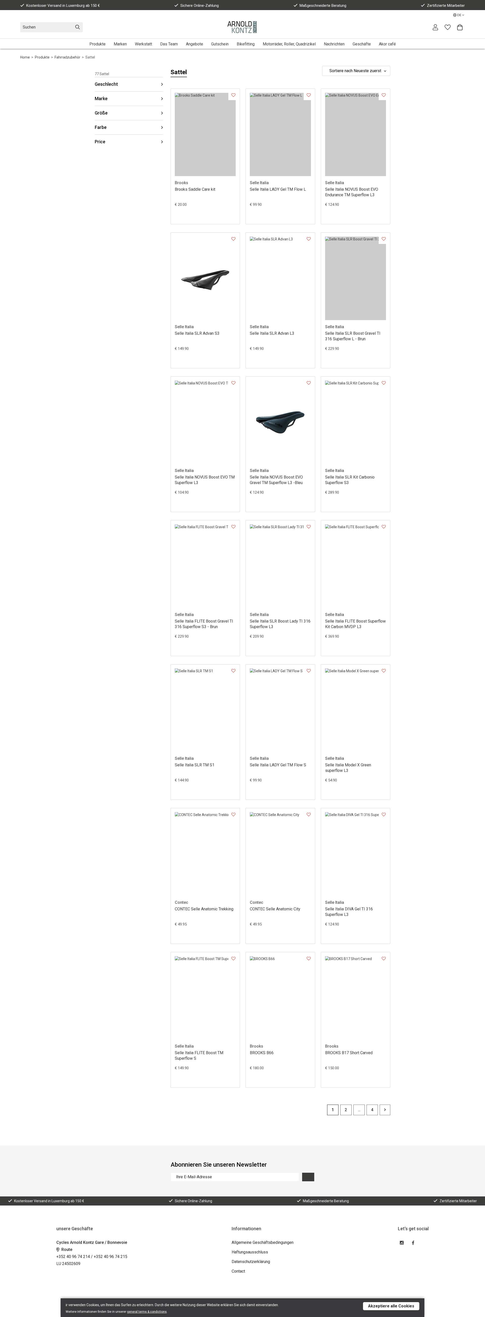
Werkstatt (143, 44)
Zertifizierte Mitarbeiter (446, 5)
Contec (181, 902)
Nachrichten (334, 44)
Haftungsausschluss (250, 1252)
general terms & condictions (147, 1311)
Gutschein (220, 44)
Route (66, 1249)
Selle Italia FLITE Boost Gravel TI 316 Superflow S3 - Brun (204, 624)
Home (25, 57)
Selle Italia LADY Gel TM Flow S (278, 765)
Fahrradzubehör (67, 57)
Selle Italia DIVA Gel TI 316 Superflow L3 (349, 912)
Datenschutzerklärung (251, 1261)
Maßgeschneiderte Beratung (323, 5)
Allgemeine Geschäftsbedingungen (263, 1242)
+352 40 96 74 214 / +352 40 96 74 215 (91, 1256)
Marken (120, 44)
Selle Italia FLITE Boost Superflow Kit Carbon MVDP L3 (355, 624)
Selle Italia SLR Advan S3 (197, 333)
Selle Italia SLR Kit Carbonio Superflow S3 (350, 480)
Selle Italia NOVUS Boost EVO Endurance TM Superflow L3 (351, 192)
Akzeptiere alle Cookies (391, 1306)
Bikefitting (246, 44)
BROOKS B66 (262, 1052)
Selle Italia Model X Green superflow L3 (348, 768)
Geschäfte (362, 44)
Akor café (387, 44)
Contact (238, 1271)
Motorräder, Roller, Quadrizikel (289, 44)
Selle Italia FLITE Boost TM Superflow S (199, 1055)
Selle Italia (259, 182)
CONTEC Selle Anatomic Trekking (204, 909)
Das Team (169, 44)
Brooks (181, 182)
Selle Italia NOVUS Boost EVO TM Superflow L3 (205, 480)
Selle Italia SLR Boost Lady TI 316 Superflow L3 (280, 624)
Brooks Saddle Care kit (195, 189)
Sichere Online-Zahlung (199, 5)
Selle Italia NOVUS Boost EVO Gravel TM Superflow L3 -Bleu (276, 480)
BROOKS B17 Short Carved (349, 1052)
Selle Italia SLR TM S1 (194, 765)
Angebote (194, 44)
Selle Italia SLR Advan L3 (272, 333)
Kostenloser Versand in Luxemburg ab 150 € (63, 5)
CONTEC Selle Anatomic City (275, 909)
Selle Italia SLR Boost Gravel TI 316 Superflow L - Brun (352, 336)
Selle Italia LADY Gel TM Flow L (278, 189)
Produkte (97, 44)
